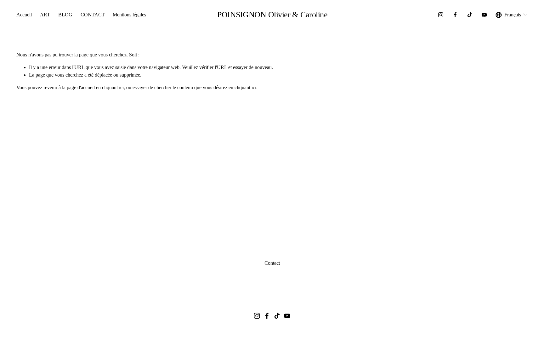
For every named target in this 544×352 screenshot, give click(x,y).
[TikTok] (470, 15)
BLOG (65, 14)
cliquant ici (113, 87)
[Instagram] (441, 15)
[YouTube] (484, 15)
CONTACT (93, 14)
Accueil (24, 14)
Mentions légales (129, 14)
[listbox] (512, 14)
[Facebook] (455, 15)
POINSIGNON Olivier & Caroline (272, 14)
